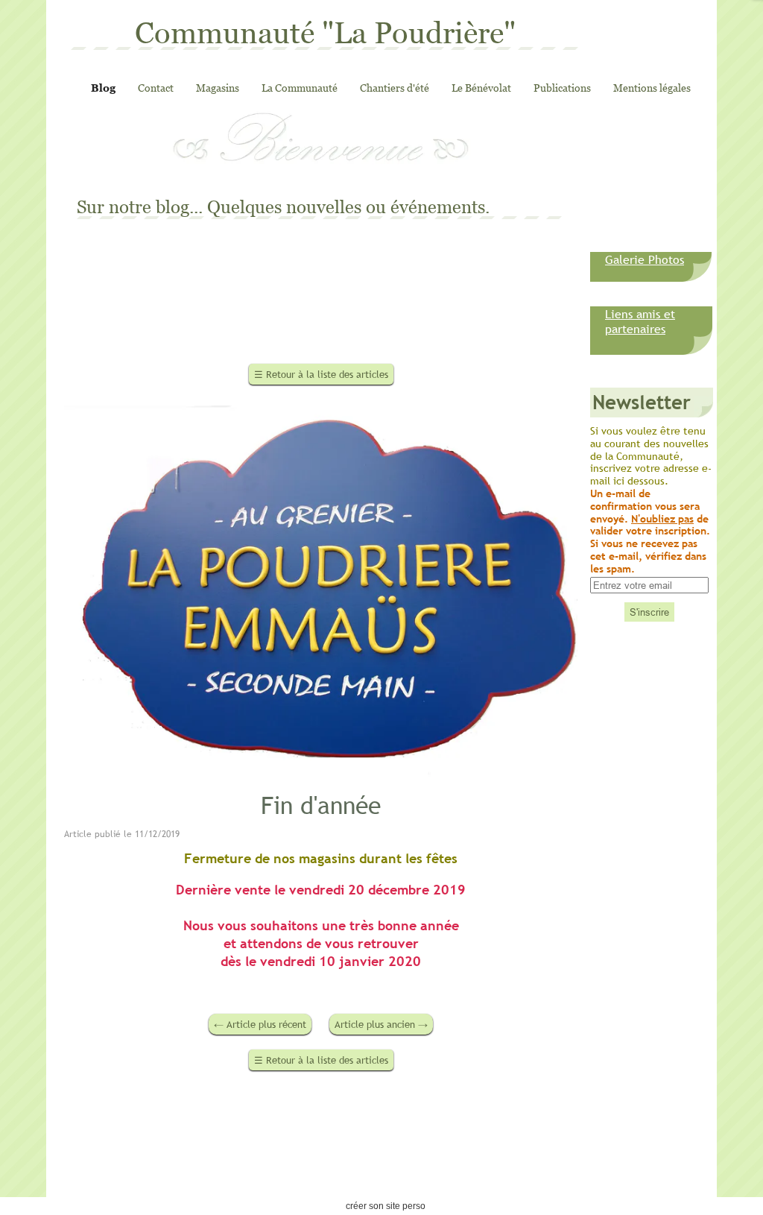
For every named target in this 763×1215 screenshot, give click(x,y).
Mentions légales (652, 87)
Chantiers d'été (394, 87)
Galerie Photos (644, 259)
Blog (103, 87)
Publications (562, 87)
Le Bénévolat (481, 87)
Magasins (217, 87)
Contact (156, 87)
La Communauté (300, 87)
